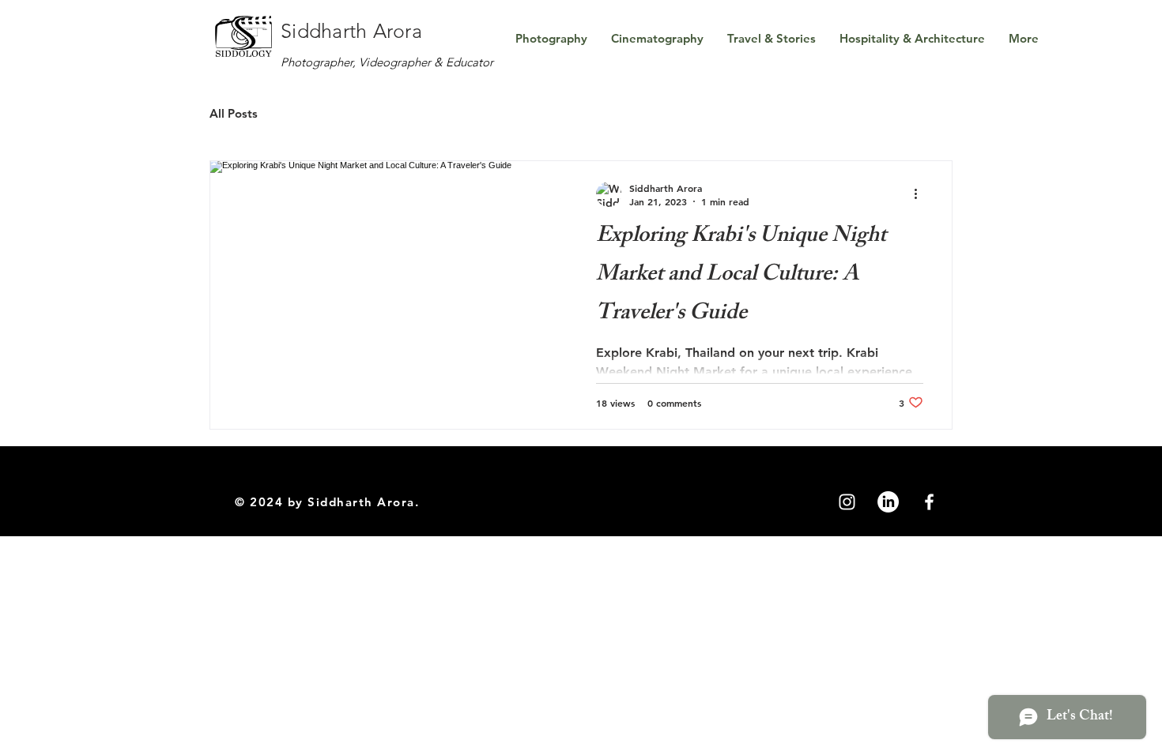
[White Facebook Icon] (929, 502)
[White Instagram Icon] (847, 502)
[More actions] (920, 194)
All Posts (233, 113)
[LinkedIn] (888, 502)
